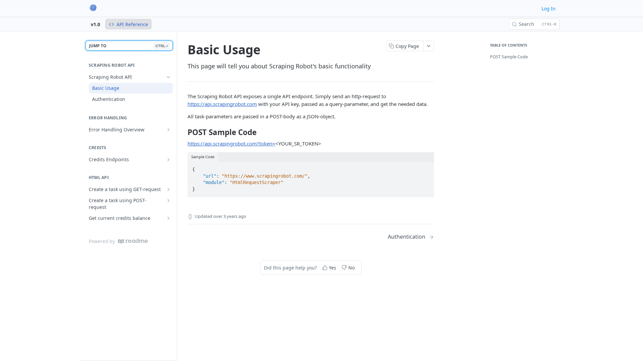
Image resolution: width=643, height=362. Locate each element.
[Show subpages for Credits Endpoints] (168, 159)
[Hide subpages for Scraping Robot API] (168, 77)
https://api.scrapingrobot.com (222, 104)
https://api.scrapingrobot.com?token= (231, 143)
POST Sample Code (509, 57)
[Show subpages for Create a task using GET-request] (168, 189)
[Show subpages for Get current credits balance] (168, 218)
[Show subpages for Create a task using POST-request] (168, 200)
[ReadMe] (133, 241)
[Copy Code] (426, 167)
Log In (549, 8)
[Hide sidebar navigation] (175, 195)
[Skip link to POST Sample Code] (183, 132)
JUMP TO (128, 46)
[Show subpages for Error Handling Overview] (168, 129)
